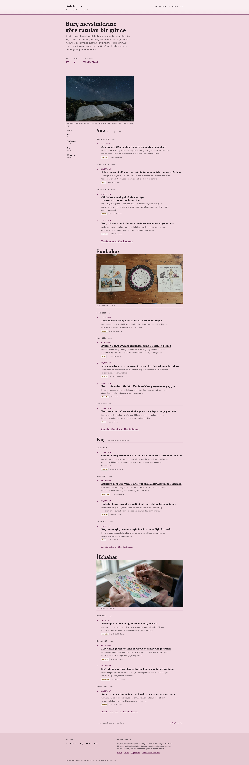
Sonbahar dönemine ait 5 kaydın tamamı (120, 429)
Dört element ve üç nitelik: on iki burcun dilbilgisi (131, 320)
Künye (119, 753)
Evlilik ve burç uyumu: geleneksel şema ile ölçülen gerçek (136, 345)
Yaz (155, 6)
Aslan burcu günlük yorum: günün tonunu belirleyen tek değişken (141, 172)
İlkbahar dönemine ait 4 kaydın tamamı (119, 711)
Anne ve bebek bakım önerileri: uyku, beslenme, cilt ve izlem (138, 694)
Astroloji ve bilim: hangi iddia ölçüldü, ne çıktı (129, 623)
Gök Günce (74, 5)
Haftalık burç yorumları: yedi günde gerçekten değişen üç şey (138, 504)
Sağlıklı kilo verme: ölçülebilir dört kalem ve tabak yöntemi (137, 669)
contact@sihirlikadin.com (151, 753)
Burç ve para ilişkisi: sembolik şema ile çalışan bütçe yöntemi (138, 411)
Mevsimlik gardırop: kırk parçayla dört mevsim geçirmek (136, 648)
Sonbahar (162, 6)
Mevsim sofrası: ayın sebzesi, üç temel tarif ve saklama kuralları (140, 366)
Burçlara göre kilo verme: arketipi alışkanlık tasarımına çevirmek (141, 483)
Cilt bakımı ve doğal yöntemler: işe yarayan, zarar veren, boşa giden (122, 198)
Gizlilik (126, 753)
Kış (169, 6)
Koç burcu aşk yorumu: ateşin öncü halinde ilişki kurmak (136, 529)
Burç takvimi (135, 753)
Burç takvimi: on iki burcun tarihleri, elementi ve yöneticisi (137, 223)
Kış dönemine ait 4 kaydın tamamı (117, 546)
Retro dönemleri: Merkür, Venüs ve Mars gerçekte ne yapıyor (138, 386)
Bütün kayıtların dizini (175, 723)
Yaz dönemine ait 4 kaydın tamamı (117, 241)
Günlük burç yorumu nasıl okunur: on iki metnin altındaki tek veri (141, 455)
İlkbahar (175, 6)
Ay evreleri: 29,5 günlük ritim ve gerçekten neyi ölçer (133, 147)
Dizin (181, 6)
